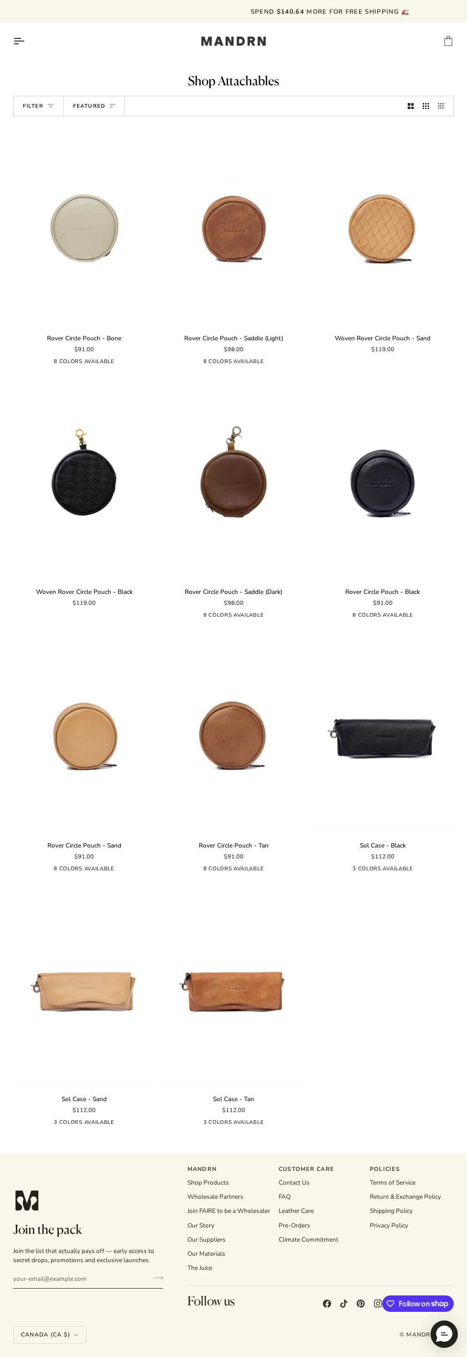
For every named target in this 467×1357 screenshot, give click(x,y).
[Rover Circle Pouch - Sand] (84, 732)
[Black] (142, 363)
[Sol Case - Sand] (84, 985)
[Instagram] (378, 1304)
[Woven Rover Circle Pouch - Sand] (383, 225)
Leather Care (296, 1210)
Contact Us (294, 1182)
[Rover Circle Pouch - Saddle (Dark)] (233, 478)
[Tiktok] (344, 1304)
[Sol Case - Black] (383, 732)
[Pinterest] (361, 1304)
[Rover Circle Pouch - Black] (383, 478)
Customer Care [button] (306, 1169)
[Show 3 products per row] (426, 106)
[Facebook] (327, 1304)
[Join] (155, 1277)
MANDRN (420, 1334)
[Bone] (43, 363)
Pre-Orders (294, 1225)
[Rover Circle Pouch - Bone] (84, 225)
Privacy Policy (389, 1225)
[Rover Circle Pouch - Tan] (233, 732)
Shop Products (208, 1182)
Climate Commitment (308, 1239)
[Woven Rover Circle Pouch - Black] (84, 478)
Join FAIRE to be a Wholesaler (228, 1210)
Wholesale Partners (215, 1196)
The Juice (199, 1267)
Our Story (200, 1225)
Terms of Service (392, 1182)
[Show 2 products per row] (411, 106)
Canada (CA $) (45, 1334)
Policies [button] (385, 1169)
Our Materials (206, 1253)
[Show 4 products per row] (444, 106)
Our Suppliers (206, 1239)
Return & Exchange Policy (405, 1196)
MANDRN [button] (202, 1169)
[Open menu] (27, 41)
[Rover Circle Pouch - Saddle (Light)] (233, 225)
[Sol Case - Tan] (233, 985)
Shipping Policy (391, 1210)
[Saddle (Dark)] (125, 363)
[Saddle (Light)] (27, 363)
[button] (444, 1334)
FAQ (285, 1196)
